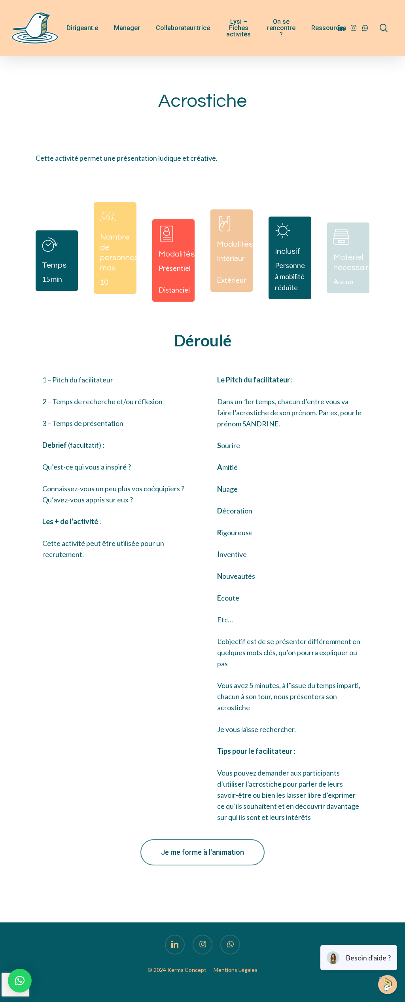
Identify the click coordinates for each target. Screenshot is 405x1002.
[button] (202, 852)
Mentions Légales (235, 969)
